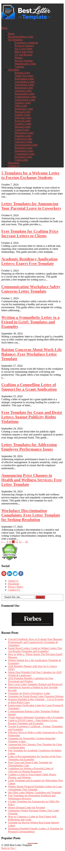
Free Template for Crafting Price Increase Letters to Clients (29, 233)
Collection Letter (23, 138)
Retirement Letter (24, 87)
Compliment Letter (24, 153)
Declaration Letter (24, 132)
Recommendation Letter (20, 36)
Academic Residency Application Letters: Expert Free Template (29, 261)
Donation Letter (23, 135)
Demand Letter (22, 126)
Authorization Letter (25, 96)
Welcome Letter (23, 117)
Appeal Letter (22, 129)
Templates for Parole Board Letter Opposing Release (36, 696)
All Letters (13, 69)
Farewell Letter (23, 120)
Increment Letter (23, 156)
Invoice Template (24, 60)
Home (11, 33)
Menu (4, 28)
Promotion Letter (23, 147)
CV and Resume (23, 54)
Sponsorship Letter (24, 93)
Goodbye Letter (23, 123)
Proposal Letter (23, 111)
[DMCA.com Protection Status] (9, 559)
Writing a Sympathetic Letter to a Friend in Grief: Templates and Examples (30, 322)
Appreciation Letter (25, 99)
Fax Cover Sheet (23, 48)
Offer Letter (21, 105)
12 (16, 541)
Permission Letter (24, 108)
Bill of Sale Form (24, 51)
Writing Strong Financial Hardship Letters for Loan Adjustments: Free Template (35, 788)
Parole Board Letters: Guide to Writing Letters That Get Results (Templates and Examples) (35, 650)
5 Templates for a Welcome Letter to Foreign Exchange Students (30, 175)
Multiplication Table (25, 63)
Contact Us (14, 165)
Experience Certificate (26, 42)
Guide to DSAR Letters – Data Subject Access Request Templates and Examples (32, 722)
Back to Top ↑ (8, 848)
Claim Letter (21, 159)
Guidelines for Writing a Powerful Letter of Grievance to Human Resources (30, 770)
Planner (19, 57)
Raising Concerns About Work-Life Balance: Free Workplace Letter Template (31, 354)
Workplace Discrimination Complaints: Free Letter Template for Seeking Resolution (30, 515)
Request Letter (22, 72)
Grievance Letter (23, 141)
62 (26, 541)
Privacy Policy (15, 586)
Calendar (19, 66)
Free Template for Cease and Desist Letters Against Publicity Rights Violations (31, 417)
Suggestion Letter (24, 150)
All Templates (15, 39)
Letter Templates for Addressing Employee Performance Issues (29, 446)
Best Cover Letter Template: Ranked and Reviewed (35, 684)
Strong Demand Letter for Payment (26, 807)
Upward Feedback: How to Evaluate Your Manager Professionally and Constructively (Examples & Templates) (35, 642)
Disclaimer (13, 162)
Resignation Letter (24, 78)
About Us (13, 580)
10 (10, 541)
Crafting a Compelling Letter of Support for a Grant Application (29, 387)
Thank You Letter (24, 75)
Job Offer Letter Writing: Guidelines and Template (34, 792)
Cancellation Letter (25, 81)
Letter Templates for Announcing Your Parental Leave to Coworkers (31, 206)
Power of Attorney (24, 45)
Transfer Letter (22, 114)
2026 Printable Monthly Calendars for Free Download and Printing (30, 680)
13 (20, 541)
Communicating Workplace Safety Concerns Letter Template (30, 289)
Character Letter (23, 90)
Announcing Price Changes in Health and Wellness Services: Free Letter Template (31, 480)
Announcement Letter (26, 144)
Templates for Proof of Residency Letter (29, 693)
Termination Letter (24, 84)
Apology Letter (23, 102)
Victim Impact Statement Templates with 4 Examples (36, 717)
